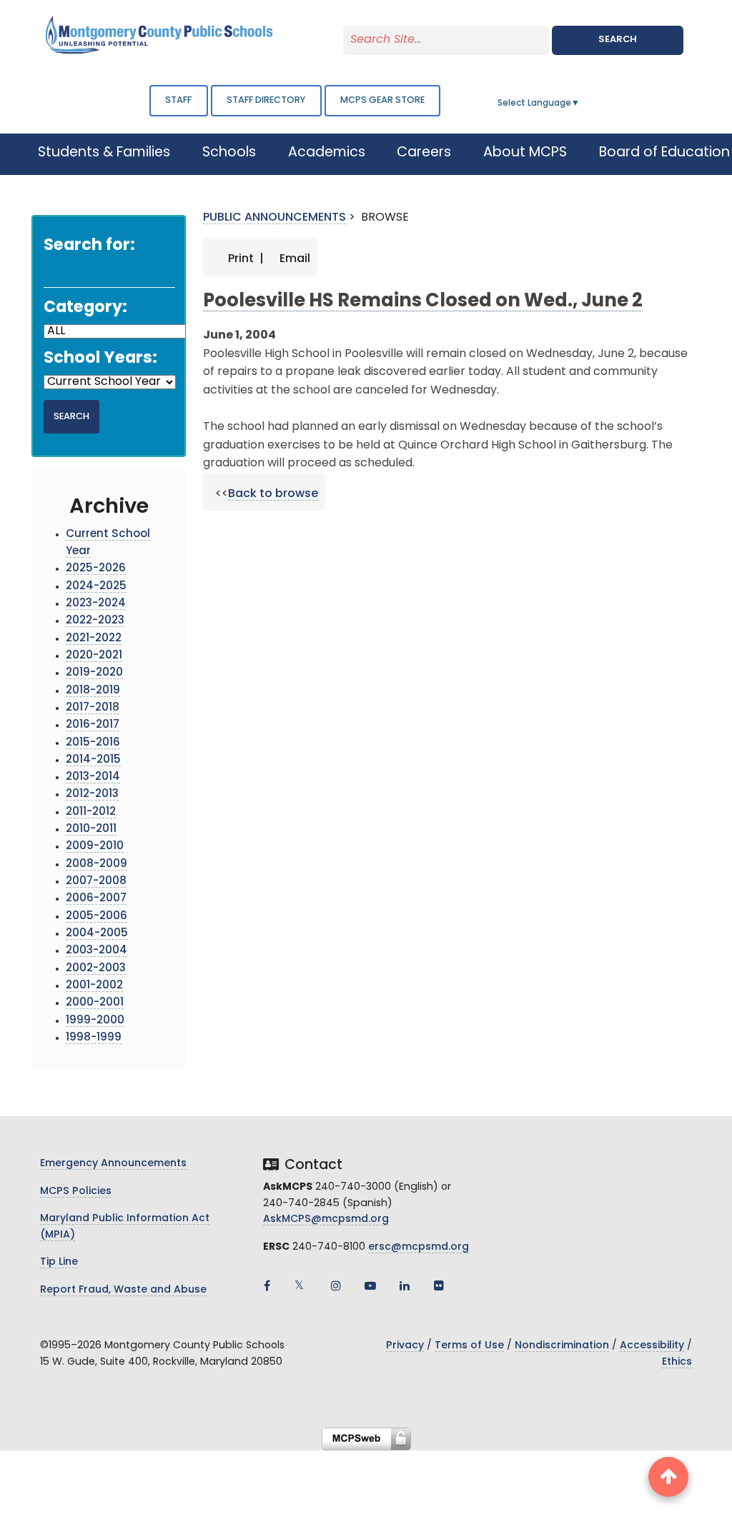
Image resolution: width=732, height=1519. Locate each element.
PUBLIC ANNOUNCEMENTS (274, 218)
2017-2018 (92, 708)
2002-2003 (96, 968)
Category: (85, 308)
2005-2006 (96, 916)
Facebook (267, 1285)
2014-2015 (93, 760)
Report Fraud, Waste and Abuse (123, 1290)
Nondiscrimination (562, 1345)
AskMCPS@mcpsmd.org (326, 1219)
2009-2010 (95, 846)
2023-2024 (96, 603)
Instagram (336, 1285)
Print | (244, 259)
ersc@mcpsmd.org (418, 1247)
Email (293, 259)
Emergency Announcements (113, 1163)
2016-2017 (92, 725)
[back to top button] (668, 1477)
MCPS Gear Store (382, 100)
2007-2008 (96, 881)
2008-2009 (96, 864)
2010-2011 (91, 829)
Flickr (439, 1285)
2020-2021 (94, 656)
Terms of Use (469, 1345)
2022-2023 (95, 621)
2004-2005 (97, 933)
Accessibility (652, 1345)
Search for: (89, 246)
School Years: (100, 359)
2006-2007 (96, 898)
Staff (178, 100)
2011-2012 (91, 812)
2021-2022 (94, 638)
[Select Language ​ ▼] (580, 103)
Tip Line (59, 1262)
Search (617, 39)
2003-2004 (96, 951)
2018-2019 (93, 691)
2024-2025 (96, 586)
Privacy (405, 1345)
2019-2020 (94, 673)
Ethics (677, 1362)
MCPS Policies (76, 1191)
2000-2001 (95, 1003)
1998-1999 (94, 1038)
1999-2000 (95, 1021)
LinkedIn (404, 1285)
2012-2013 (92, 794)
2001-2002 (94, 986)
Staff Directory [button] (266, 100)
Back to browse (273, 494)
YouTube (370, 1285)
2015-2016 (93, 743)
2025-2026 (96, 568)
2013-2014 (93, 777)
